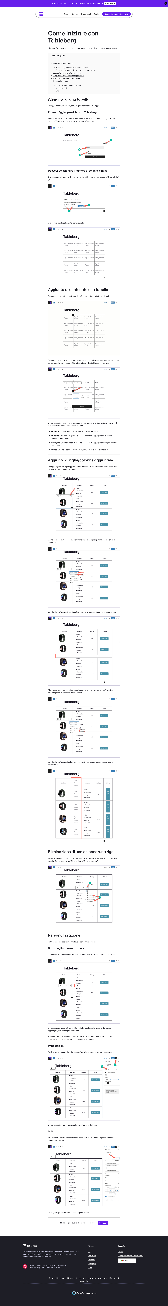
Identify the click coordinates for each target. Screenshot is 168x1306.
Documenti (92, 1256)
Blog (89, 1252)
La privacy (62, 1278)
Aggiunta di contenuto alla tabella (67, 73)
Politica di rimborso (77, 1278)
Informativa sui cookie (98, 1278)
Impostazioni (61, 88)
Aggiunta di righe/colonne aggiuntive (68, 75)
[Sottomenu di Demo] (77, 14)
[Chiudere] (165, 3)
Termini (52, 1278)
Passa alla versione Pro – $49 (116, 14)
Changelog (92, 1264)
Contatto (102, 1223)
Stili (57, 91)
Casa (66, 14)
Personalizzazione (60, 81)
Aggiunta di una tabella (63, 63)
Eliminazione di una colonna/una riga (68, 78)
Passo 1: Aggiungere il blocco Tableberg (72, 67)
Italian (125, 1261)
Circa (90, 1268)
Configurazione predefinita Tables (130, 1256)
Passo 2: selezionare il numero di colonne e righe (76, 70)
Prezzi (120, 1252)
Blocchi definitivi (60, 1265)
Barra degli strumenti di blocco (68, 85)
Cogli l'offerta (110, 3)
